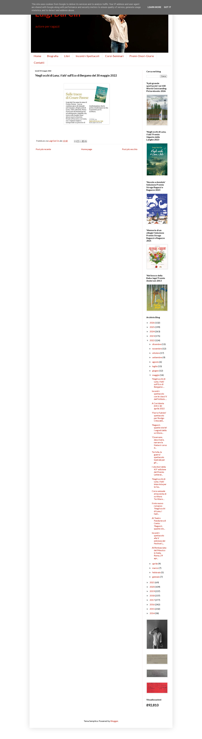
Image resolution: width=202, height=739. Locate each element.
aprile (155, 563)
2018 (152, 595)
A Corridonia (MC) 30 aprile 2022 (158, 406)
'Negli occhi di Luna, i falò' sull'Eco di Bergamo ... (158, 383)
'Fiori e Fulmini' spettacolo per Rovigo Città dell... (159, 416)
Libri (67, 56)
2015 (152, 608)
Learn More (154, 7)
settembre (157, 357)
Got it (167, 7)
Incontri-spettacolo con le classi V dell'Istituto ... (159, 395)
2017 (152, 600)
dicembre (157, 344)
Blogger (114, 721)
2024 (152, 331)
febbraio (156, 572)
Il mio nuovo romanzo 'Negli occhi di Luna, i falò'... (158, 508)
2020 (152, 586)
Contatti (39, 62)
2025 (152, 327)
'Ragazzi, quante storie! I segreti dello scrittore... (159, 429)
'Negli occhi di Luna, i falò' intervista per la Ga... (159, 483)
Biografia (52, 56)
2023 (152, 336)
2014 (152, 613)
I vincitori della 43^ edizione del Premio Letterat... (159, 470)
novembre (157, 348)
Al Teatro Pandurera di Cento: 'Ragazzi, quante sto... (159, 523)
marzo (155, 568)
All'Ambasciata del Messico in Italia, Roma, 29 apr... (159, 552)
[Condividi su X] (80, 141)
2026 (152, 322)
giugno (155, 370)
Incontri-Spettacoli (87, 56)
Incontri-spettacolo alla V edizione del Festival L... (158, 538)
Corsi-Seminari (114, 56)
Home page (86, 149)
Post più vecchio (129, 149)
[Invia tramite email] (75, 141)
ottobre (156, 353)
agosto (155, 362)
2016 (152, 604)
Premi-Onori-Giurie (141, 56)
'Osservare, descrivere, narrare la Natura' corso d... (159, 442)
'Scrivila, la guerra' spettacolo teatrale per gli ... (158, 457)
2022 (152, 340)
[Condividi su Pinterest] (85, 141)
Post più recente (43, 149)
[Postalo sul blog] (78, 141)
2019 (152, 591)
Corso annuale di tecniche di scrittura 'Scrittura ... (159, 495)
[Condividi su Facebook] (83, 141)
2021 (152, 582)
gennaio (156, 576)
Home (37, 56)
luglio (155, 366)
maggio (156, 375)
